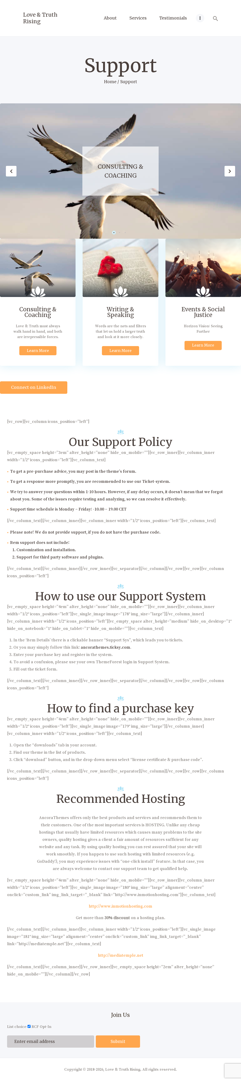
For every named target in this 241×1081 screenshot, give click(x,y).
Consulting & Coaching (37, 312)
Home (110, 81)
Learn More (38, 350)
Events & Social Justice (203, 312)
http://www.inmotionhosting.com (120, 906)
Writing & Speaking (120, 171)
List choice (17, 1027)
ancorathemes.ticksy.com (105, 647)
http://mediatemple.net (120, 955)
